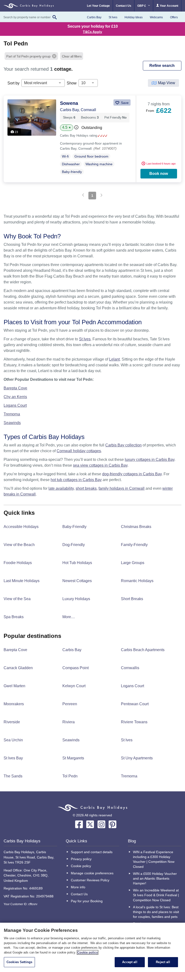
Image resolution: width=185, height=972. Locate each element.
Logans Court (15, 405)
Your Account (168, 5)
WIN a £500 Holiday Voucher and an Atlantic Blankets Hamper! (155, 878)
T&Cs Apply (92, 32)
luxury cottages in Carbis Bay (149, 459)
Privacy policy (81, 859)
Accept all (129, 962)
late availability (61, 488)
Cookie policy (81, 866)
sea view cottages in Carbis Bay (100, 465)
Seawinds (12, 423)
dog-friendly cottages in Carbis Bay (132, 474)
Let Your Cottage (98, 5)
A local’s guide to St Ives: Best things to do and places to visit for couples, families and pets (156, 912)
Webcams (156, 17)
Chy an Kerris (15, 397)
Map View (166, 83)
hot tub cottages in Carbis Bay (76, 480)
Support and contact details (91, 852)
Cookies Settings (19, 962)
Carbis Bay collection (123, 445)
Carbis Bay (94, 17)
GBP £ (142, 5)
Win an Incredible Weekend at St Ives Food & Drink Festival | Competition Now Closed (156, 895)
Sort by (13, 83)
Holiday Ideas (134, 17)
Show (72, 83)
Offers (174, 17)
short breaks (86, 488)
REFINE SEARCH (162, 66)
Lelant (114, 359)
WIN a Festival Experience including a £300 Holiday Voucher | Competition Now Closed (153, 859)
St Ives (113, 17)
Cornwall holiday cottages (79, 451)
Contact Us (123, 5)
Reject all (163, 962)
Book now (158, 174)
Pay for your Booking (87, 901)
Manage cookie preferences (92, 873)
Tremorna (12, 414)
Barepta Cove (15, 388)
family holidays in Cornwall (122, 488)
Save (124, 103)
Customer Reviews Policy (90, 880)
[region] (92, 947)
